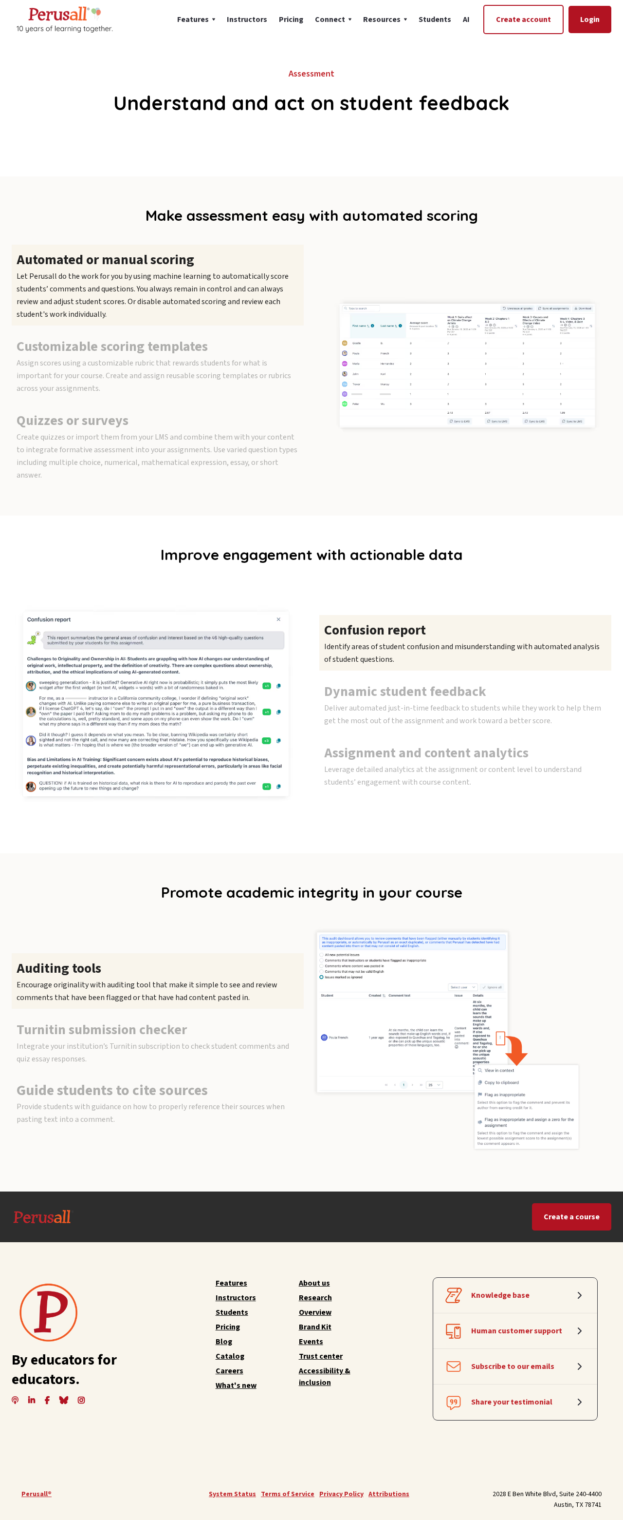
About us (314, 1283)
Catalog (230, 1356)
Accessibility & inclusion (324, 1377)
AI (466, 19)
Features (231, 1283)
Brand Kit (315, 1327)
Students (435, 19)
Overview (315, 1312)
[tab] (158, 285)
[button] (196, 19)
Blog (224, 1341)
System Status (232, 1494)
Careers (229, 1371)
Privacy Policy (341, 1494)
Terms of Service (287, 1494)
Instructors (247, 19)
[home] (64, 19)
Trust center (321, 1356)
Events (311, 1341)
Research (315, 1297)
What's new (236, 1385)
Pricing (291, 19)
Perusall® (36, 1494)
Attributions (388, 1494)
